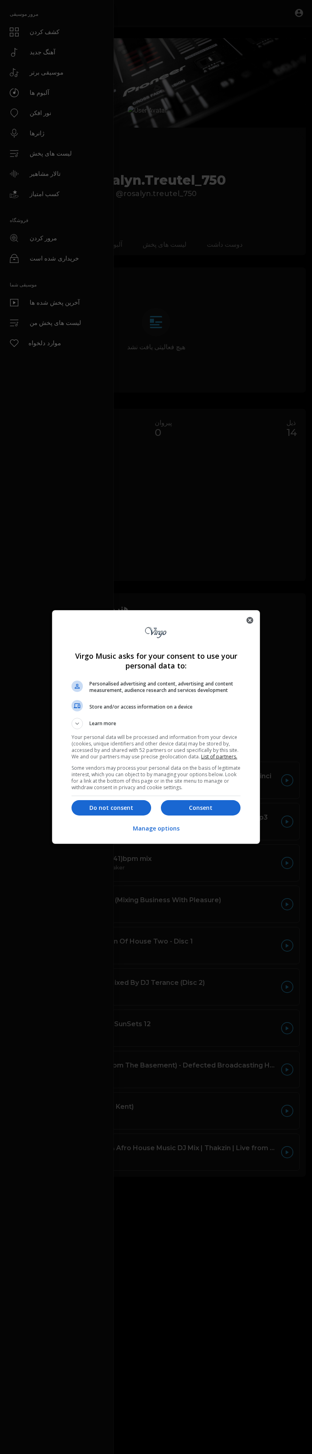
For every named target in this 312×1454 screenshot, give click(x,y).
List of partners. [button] (219, 756)
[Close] (250, 620)
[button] (156, 723)
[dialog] (156, 727)
